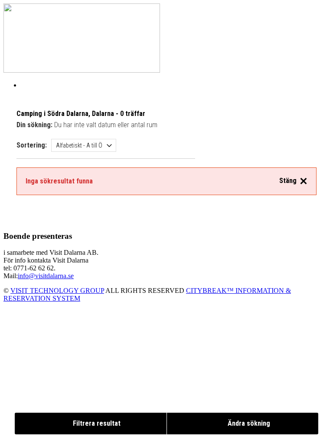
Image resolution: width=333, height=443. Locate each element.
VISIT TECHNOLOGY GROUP (57, 290)
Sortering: (31, 145)
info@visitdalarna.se (46, 275)
